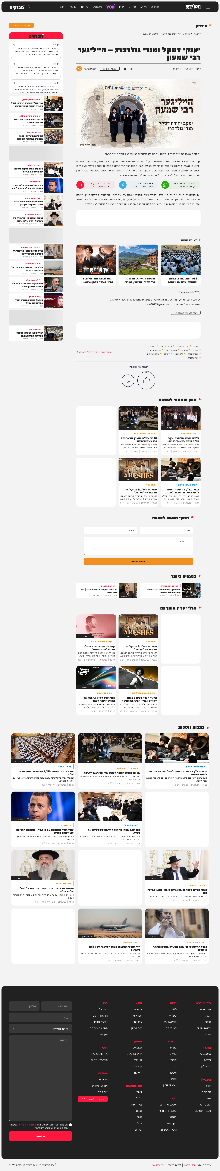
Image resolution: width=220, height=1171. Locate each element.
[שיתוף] (14, 45)
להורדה (167, 353)
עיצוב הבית (204, 1104)
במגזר (173, 1116)
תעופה (104, 1034)
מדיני (174, 1066)
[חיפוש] (29, 7)
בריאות (138, 1009)
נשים (208, 1098)
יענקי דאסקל (193, 353)
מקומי (139, 1110)
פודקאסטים (170, 1021)
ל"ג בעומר (179, 353)
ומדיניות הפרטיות (26, 1124)
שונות (208, 1034)
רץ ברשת (171, 1028)
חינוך (208, 1085)
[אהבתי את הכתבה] (146, 380)
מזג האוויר (136, 1104)
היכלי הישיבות (169, 1129)
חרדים (132, 6)
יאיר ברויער (158, 1165)
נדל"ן (139, 1123)
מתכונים (97, 6)
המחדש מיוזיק (171, 350)
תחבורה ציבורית (99, 1028)
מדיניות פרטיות (99, 1053)
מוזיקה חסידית (153, 353)
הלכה (208, 1015)
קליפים (195, 350)
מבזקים (103, 1079)
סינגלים (153, 346)
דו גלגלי (103, 1009)
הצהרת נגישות (99, 1059)
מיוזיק (143, 6)
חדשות (155, 6)
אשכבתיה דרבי (168, 1104)
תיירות (138, 1129)
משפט (138, 1116)
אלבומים (137, 1047)
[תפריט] (207, 6)
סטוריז (173, 1015)
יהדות (173, 1059)
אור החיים (205, 1009)
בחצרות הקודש (183, 346)
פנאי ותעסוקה (203, 1110)
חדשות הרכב (100, 1015)
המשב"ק (206, 1066)
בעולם (173, 1053)
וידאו (121, 6)
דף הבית (197, 33)
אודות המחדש (100, 1085)
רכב (62, 6)
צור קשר (103, 1091)
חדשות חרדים (155, 350)
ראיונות (138, 1072)
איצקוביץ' (205, 1053)
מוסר (208, 1021)
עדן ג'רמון (189, 1165)
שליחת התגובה (138, 561)
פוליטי (173, 1078)
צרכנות (138, 1021)
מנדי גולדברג (193, 357)
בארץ (173, 1047)
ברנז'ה (72, 6)
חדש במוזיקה (166, 346)
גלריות (84, 6)
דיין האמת (171, 1123)
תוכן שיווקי (136, 1028)
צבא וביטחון (170, 1085)
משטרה (172, 1072)
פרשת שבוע (204, 1028)
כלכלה (138, 1098)
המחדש (185, 350)
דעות (139, 1091)
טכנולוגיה (136, 1015)
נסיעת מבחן (101, 1021)
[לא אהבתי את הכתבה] (128, 380)
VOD (110, 6)
